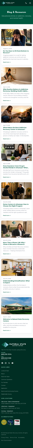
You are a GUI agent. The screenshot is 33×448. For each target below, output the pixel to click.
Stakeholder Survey (6, 394)
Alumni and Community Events (9, 391)
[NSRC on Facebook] (2, 363)
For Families (4, 382)
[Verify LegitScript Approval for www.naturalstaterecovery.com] (10, 422)
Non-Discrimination (6, 440)
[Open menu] (30, 3)
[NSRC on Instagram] (6, 363)
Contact (3, 385)
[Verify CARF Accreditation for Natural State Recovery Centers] (4, 422)
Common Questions (6, 379)
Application (4, 388)
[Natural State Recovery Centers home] (7, 3)
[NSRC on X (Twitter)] (9, 363)
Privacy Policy (5, 437)
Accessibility (21, 437)
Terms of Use (13, 437)
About (3, 373)
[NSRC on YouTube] (12, 363)
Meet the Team (5, 376)
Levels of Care (5, 370)
